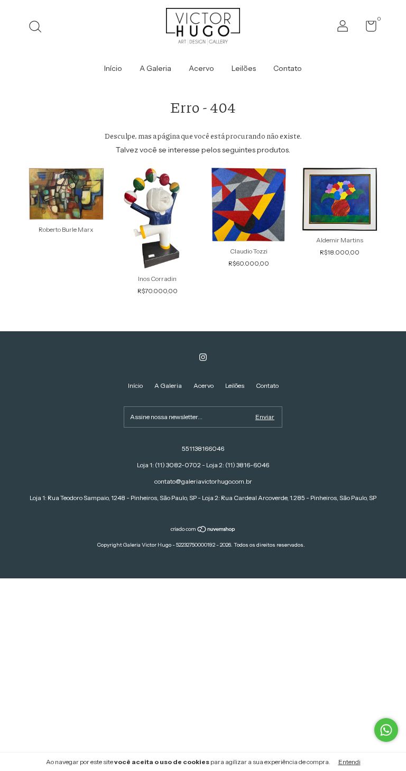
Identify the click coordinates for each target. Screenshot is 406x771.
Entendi (349, 762)
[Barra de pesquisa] (39, 28)
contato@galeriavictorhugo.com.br (203, 481)
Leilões (244, 68)
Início (113, 68)
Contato (287, 68)
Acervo (201, 68)
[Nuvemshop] (203, 530)
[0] (367, 28)
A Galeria (155, 68)
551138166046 (203, 448)
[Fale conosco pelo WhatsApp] (386, 730)
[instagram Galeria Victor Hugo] (203, 357)
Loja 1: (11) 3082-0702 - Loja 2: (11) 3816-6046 (203, 465)
